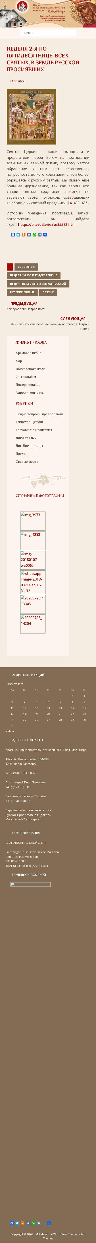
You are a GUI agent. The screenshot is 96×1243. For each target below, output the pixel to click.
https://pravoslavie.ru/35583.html (47, 224)
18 (24, 713)
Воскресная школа (31, 369)
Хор (19, 361)
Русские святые (22, 292)
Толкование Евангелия (34, 430)
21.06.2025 (17, 81)
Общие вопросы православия (39, 414)
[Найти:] (48, 32)
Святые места (27, 462)
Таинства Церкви (29, 422)
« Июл (10, 731)
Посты (21, 454)
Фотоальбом (26, 377)
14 (70, 202)
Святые (48, 292)
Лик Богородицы (29, 446)
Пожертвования (28, 385)
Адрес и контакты (30, 393)
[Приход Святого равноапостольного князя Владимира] (48, 24)
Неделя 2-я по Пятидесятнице (33, 275)
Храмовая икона (28, 353)
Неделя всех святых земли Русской (38, 284)
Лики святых (26, 438)
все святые (26, 267)
